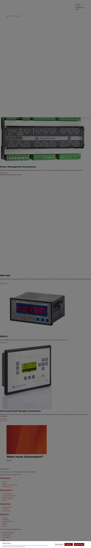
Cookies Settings (59, 544)
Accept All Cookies (79, 544)
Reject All (68, 544)
